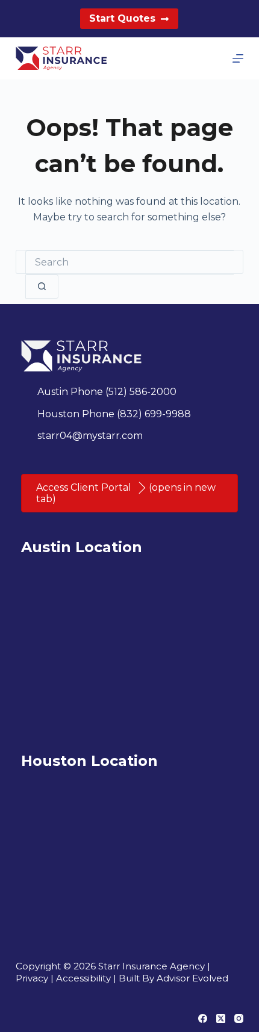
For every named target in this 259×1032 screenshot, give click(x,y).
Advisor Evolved (192, 978)
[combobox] (129, 262)
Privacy (32, 978)
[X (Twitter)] (220, 1018)
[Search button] (41, 287)
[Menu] (237, 58)
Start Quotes (122, 18)
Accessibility (83, 978)
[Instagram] (238, 1018)
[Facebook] (202, 1018)
